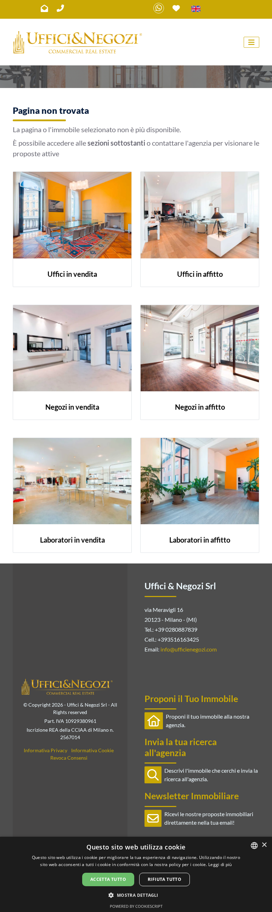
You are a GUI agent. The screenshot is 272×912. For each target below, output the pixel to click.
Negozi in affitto (200, 407)
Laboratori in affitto (199, 540)
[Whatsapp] (158, 8)
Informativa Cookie (92, 750)
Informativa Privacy (45, 750)
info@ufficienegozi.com (188, 649)
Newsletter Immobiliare (191, 795)
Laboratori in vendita (72, 540)
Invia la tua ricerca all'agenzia (180, 747)
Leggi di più (220, 864)
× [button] (264, 845)
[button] (136, 895)
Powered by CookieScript (136, 906)
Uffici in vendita (72, 274)
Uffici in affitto (200, 274)
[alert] (136, 874)
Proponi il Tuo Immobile (191, 698)
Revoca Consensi (68, 758)
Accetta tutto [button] (108, 879)
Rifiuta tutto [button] (164, 879)
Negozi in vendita (72, 407)
